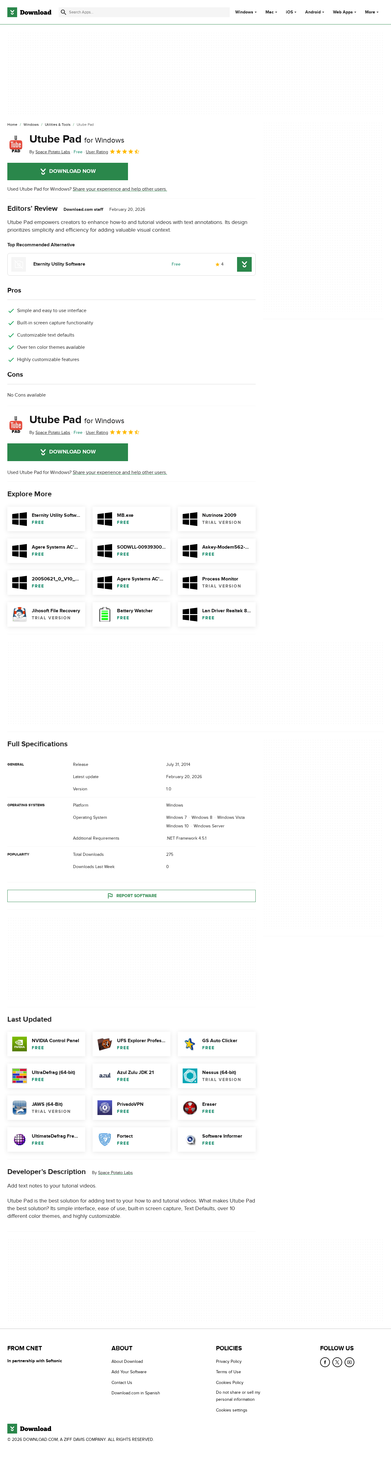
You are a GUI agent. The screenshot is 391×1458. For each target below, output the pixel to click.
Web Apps (343, 12)
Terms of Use (228, 1372)
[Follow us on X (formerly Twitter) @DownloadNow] (337, 1362)
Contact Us (121, 1382)
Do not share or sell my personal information (238, 1396)
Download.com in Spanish (135, 1393)
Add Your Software (129, 1372)
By (49, 152)
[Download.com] (29, 12)
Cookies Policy (229, 1382)
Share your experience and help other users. (120, 189)
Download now (72, 171)
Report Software (136, 895)
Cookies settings (231, 1410)
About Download (127, 1361)
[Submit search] (63, 12)
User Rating (97, 152)
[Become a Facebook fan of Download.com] (325, 1362)
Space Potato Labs (115, 1172)
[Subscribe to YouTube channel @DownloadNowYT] (349, 1362)
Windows (244, 12)
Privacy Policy (229, 1361)
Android (313, 12)
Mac (269, 12)
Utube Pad (76, 139)
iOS (289, 12)
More (370, 12)
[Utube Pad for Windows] (15, 144)
